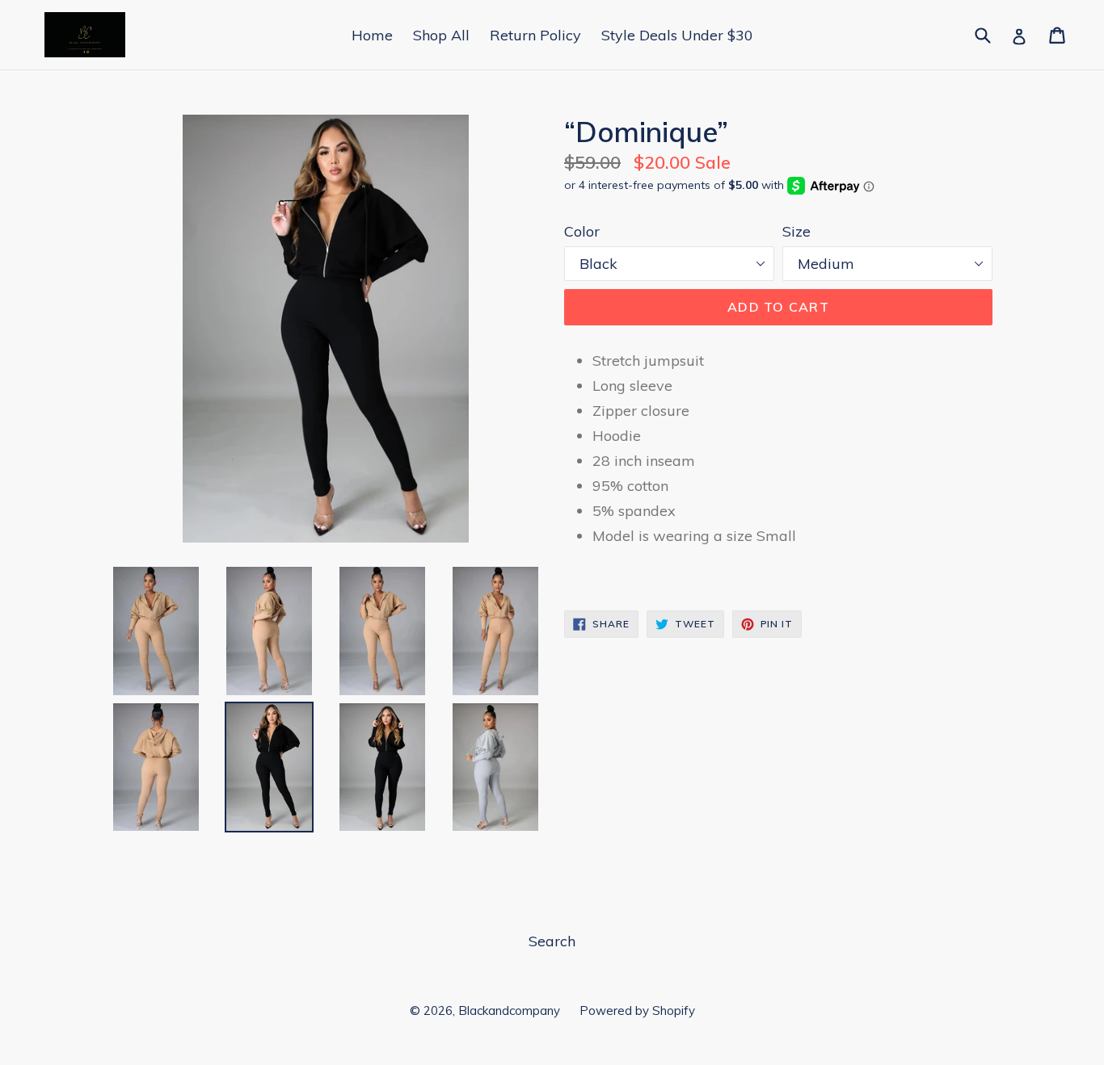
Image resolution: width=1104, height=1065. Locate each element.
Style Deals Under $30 (677, 35)
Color (582, 231)
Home (372, 35)
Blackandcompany (510, 1010)
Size (796, 231)
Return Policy (535, 35)
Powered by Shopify (637, 1010)
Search (552, 941)
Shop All (441, 35)
